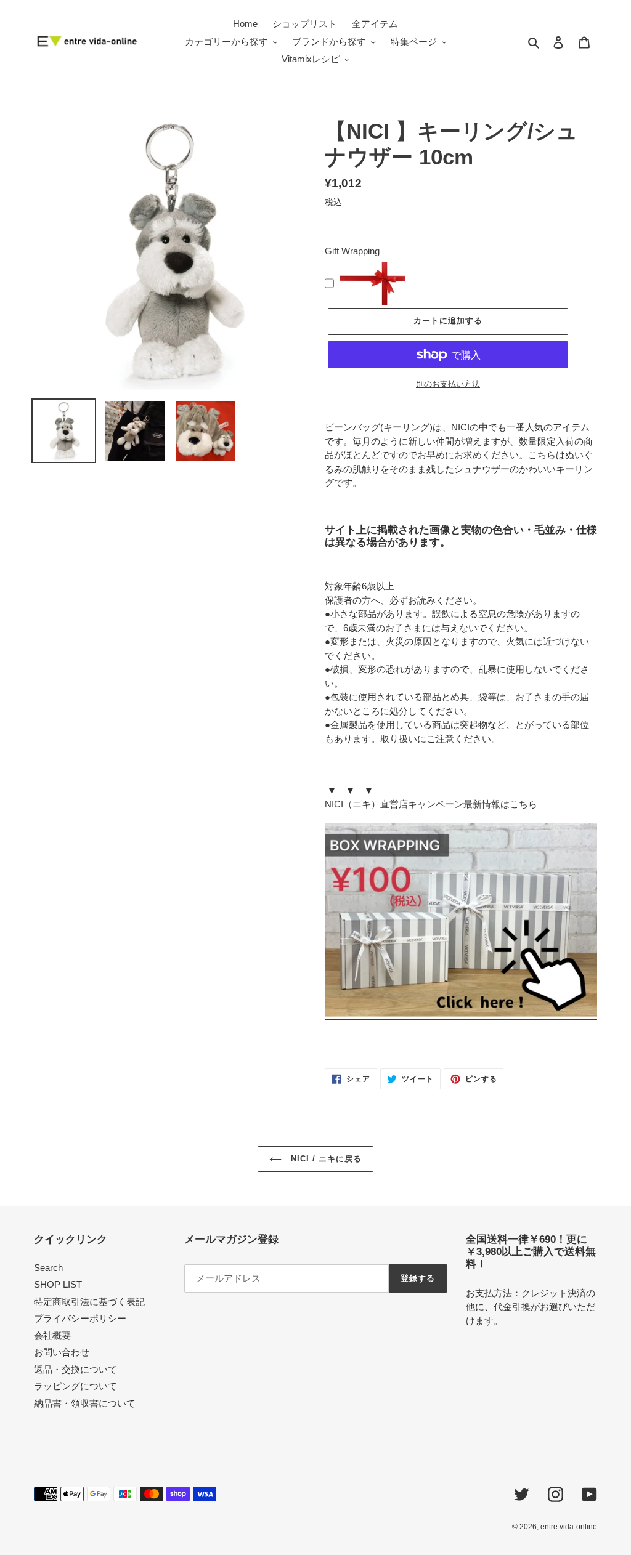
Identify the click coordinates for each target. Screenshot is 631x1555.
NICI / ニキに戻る (325, 1158)
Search (48, 1267)
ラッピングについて (75, 1386)
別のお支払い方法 (448, 384)
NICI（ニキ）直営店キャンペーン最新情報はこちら (431, 804)
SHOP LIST (58, 1284)
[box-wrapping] (461, 1014)
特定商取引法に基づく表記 (89, 1301)
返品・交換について (75, 1369)
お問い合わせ (61, 1352)
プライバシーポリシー (80, 1318)
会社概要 (52, 1335)
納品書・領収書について (85, 1403)
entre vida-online (568, 1526)
